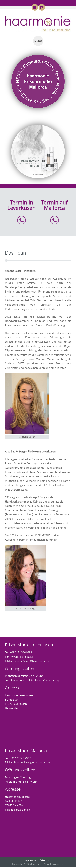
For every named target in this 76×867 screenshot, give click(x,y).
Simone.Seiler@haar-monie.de (32, 661)
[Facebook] (34, 7)
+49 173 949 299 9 (20, 758)
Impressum (30, 860)
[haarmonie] (38, 24)
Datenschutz (45, 860)
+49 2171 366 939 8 (21, 652)
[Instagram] (41, 7)
